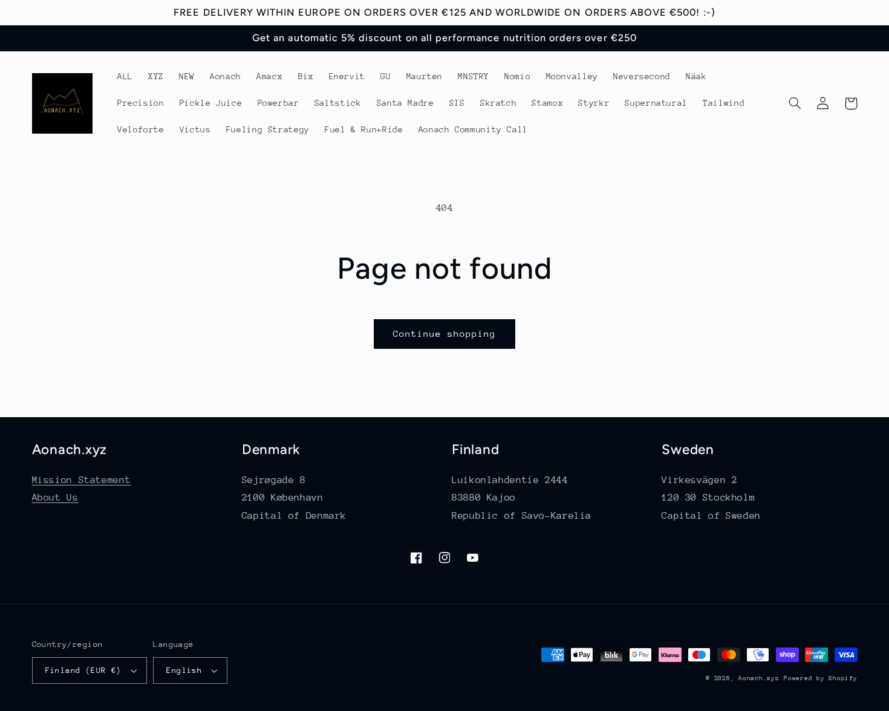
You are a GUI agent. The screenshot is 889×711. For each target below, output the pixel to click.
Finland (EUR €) (83, 670)
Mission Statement (81, 480)
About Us (55, 497)
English (184, 670)
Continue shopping (445, 333)
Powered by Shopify (820, 678)
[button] (795, 103)
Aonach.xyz (758, 678)
